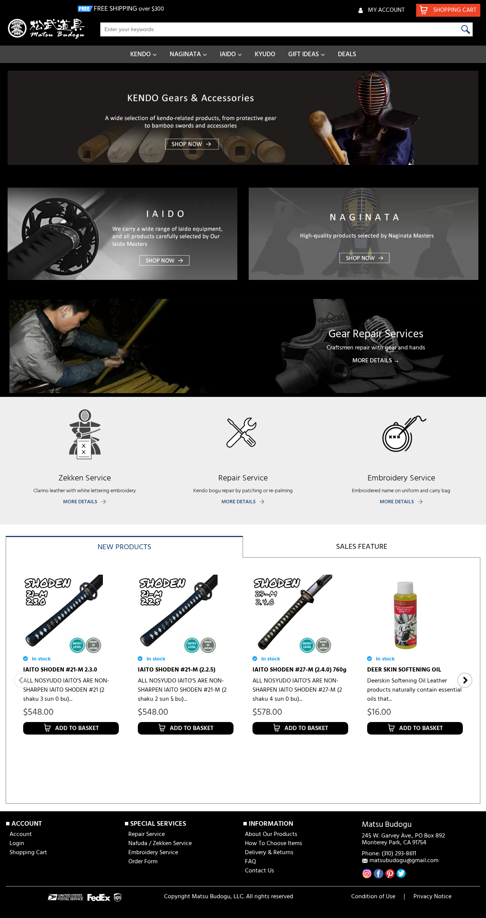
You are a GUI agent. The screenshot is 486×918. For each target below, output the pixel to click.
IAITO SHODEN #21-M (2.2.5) (176, 670)
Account (20, 834)
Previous (21, 680)
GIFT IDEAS (303, 54)
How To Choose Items (273, 843)
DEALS (347, 54)
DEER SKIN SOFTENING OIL (404, 670)
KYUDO (265, 54)
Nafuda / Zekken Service (160, 843)
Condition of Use (373, 897)
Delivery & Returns (269, 853)
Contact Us (259, 871)
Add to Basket (77, 728)
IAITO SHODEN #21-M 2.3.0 (60, 670)
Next (464, 680)
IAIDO (228, 54)
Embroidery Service (153, 853)
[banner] (243, 118)
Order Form (143, 862)
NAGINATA (185, 54)
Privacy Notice (432, 897)
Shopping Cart (28, 853)
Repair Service (146, 834)
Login (16, 843)
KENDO (140, 54)
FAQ (250, 862)
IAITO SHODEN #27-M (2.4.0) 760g (299, 670)
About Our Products (271, 834)
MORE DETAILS (80, 502)
